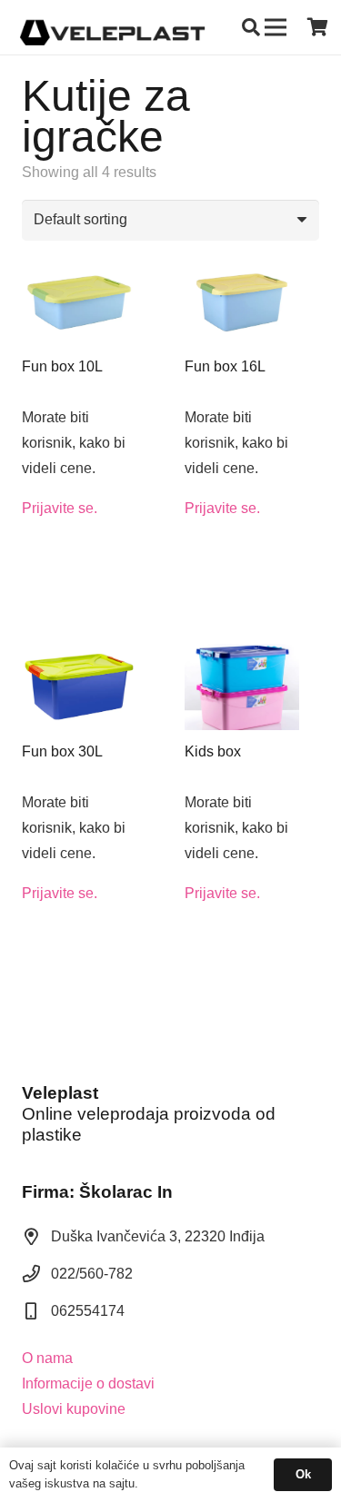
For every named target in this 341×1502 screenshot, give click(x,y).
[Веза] (112, 27)
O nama (47, 1358)
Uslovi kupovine (73, 1409)
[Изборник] (275, 27)
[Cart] (318, 27)
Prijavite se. (59, 508)
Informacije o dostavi (88, 1383)
